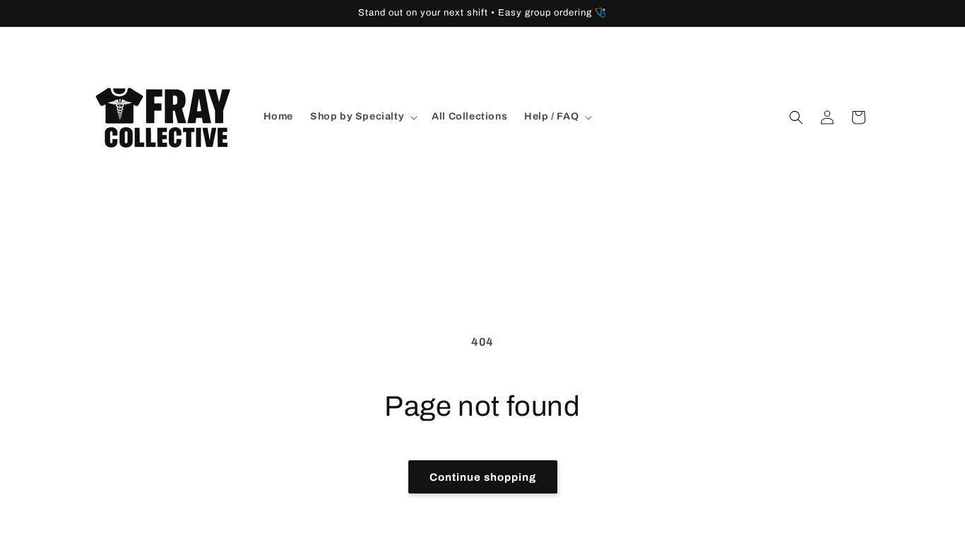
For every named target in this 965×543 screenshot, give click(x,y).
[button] (362, 117)
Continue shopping (483, 477)
